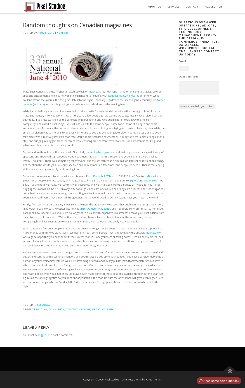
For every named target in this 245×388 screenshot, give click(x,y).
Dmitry (64, 32)
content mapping (78, 309)
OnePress (127, 379)
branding (40, 309)
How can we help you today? (197, 106)
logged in (43, 335)
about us (154, 6)
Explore (133, 180)
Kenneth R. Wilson (103, 176)
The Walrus (150, 180)
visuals (112, 309)
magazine (98, 309)
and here (39, 104)
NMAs (148, 176)
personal (43, 304)
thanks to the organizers (100, 152)
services (174, 6)
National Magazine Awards (123, 95)
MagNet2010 (153, 232)
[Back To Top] (229, 371)
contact (192, 6)
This (83, 208)
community (56, 309)
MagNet (93, 91)
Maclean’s (103, 208)
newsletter (213, 6)
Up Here (91, 208)
